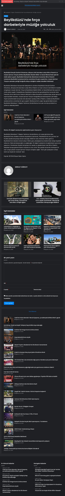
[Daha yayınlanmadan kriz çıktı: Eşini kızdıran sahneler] (32, 239)
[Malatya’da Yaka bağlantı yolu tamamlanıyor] (52, 239)
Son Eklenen (32, 311)
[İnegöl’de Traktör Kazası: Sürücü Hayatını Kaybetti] (8, 394)
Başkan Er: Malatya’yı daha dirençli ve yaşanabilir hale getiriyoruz (52, 228)
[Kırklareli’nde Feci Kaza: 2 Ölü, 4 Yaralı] (8, 416)
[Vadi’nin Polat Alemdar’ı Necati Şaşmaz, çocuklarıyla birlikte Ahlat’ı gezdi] (8, 117)
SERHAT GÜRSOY (11, 29)
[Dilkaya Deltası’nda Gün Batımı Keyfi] (8, 386)
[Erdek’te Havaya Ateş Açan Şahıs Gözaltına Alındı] (8, 354)
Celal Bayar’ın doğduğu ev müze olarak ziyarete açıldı (12, 227)
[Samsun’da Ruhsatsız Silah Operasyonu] (8, 401)
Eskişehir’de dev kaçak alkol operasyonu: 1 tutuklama (30, 421)
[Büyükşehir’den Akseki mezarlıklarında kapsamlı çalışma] (8, 443)
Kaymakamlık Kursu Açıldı (22, 337)
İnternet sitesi (37, 289)
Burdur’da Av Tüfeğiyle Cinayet (24, 406)
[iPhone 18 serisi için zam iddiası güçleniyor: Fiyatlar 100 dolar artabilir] (8, 379)
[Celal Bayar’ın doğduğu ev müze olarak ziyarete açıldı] (12, 220)
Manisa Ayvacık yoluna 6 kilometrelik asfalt (11, 246)
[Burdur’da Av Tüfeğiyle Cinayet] (8, 409)
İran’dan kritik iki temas (11, 372)
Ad (5, 283)
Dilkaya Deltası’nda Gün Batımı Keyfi (25, 384)
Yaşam (12, 12)
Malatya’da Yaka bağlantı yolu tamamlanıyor (52, 246)
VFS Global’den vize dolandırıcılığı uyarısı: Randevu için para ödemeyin (36, 360)
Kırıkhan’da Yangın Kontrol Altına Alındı (24, 1)
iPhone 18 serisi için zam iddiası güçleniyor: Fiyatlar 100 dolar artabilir (35, 376)
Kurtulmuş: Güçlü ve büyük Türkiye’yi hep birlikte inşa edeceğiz (23, 325)
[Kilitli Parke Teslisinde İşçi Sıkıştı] (8, 431)
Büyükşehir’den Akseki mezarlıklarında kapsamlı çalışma (31, 441)
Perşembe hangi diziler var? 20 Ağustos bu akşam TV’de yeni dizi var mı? (32, 228)
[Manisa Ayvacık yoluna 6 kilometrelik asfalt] (12, 239)
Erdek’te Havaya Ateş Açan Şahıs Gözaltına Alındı (29, 352)
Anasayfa (7, 12)
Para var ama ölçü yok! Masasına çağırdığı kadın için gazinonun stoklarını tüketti (29, 367)
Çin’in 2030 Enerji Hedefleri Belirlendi (15, 436)
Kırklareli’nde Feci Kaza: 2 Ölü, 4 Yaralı (26, 414)
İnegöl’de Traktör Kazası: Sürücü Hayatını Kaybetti (30, 391)
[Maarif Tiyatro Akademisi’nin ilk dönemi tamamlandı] (8, 347)
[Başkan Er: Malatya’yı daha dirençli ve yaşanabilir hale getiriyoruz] (52, 220)
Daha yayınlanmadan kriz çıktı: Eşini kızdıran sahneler (32, 246)
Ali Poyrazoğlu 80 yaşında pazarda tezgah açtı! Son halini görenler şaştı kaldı (52, 117)
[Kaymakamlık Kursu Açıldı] (8, 339)
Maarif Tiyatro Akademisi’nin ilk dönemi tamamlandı (30, 345)
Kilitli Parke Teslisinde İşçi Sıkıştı (24, 429)
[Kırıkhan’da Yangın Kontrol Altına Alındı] (8, 332)
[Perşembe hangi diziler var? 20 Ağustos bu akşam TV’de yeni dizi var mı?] (32, 220)
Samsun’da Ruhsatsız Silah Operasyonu (26, 399)
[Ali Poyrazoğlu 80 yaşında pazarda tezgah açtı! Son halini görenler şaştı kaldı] (38, 117)
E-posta (6, 289)
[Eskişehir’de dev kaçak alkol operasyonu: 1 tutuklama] (8, 424)
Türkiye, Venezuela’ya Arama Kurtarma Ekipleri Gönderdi (21, 448)
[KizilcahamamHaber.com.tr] (32, 5)
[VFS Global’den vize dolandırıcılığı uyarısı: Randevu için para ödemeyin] (8, 362)
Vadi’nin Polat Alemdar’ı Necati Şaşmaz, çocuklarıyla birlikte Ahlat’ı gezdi (37, 318)
